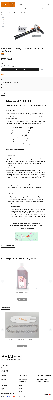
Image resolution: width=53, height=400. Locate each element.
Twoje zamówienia (23, 378)
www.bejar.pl (36, 224)
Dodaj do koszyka (20, 69)
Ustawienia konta (23, 379)
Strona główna (4, 12)
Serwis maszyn (22, 390)
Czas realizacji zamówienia (42, 381)
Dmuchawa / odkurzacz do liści (15, 12)
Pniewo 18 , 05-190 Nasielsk (26, 228)
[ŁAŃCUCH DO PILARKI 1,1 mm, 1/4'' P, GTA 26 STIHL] (22, 325)
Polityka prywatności (6, 390)
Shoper (49, 397)
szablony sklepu (38, 397)
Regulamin (3, 379)
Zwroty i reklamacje (5, 378)
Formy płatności (40, 378)
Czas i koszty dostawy (41, 379)
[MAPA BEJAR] (26, 241)
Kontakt (20, 388)
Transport (3, 388)
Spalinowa (26, 12)
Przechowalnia (22, 381)
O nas (20, 391)
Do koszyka (22, 299)
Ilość (2, 63)
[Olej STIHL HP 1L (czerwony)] (22, 276)
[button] (42, 4)
